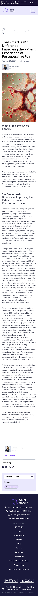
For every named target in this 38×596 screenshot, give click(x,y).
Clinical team (19, 535)
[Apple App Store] (27, 581)
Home (19, 531)
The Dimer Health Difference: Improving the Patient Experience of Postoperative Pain (17, 32)
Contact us (19, 552)
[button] (33, 10)
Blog (3, 29)
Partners (19, 539)
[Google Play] (11, 581)
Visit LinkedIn (10, 456)
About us (19, 548)
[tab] (1, 2)
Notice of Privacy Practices (19, 561)
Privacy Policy (19, 565)
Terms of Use (19, 557)
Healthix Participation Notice (19, 569)
